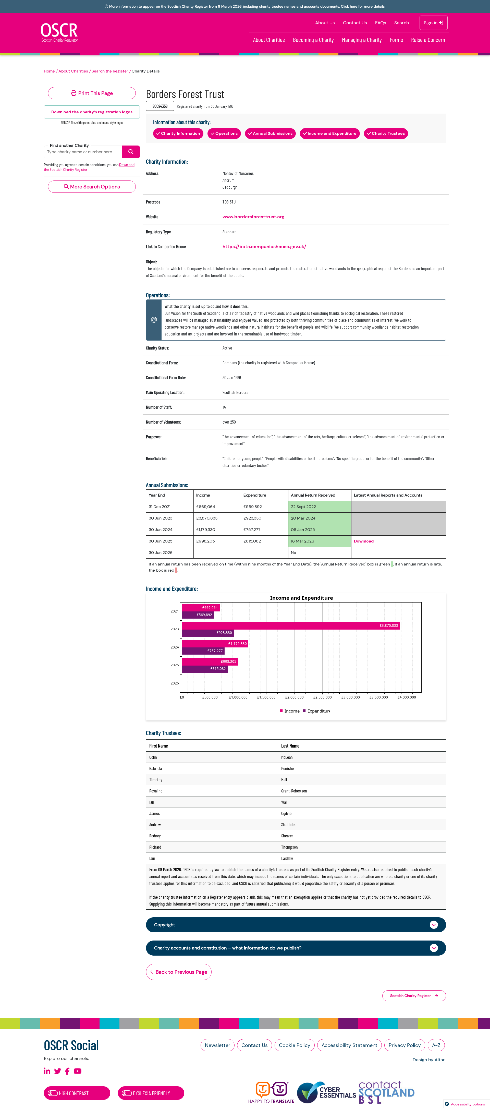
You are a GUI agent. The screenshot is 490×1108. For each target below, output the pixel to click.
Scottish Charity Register (410, 995)
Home (49, 71)
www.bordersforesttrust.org (253, 217)
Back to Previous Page (181, 972)
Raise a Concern (428, 39)
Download (364, 541)
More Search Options (94, 186)
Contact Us (355, 23)
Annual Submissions (272, 133)
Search (401, 23)
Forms (396, 39)
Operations (226, 133)
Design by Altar (429, 1060)
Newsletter (217, 1045)
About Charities (269, 39)
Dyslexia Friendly (151, 1093)
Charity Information (180, 133)
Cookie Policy (294, 1045)
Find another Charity (69, 145)
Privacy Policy (405, 1045)
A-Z (436, 1045)
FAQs (380, 23)
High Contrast (73, 1093)
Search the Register (110, 71)
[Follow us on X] (57, 1071)
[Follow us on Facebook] (67, 1071)
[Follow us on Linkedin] (47, 1071)
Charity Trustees (388, 133)
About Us (325, 23)
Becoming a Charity (313, 39)
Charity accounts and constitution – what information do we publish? (227, 948)
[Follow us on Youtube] (78, 1071)
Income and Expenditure (332, 133)
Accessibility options (468, 1104)
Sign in (431, 23)
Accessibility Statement (349, 1045)
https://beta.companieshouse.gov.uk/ (264, 247)
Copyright (164, 925)
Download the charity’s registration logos (91, 112)
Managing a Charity (362, 39)
